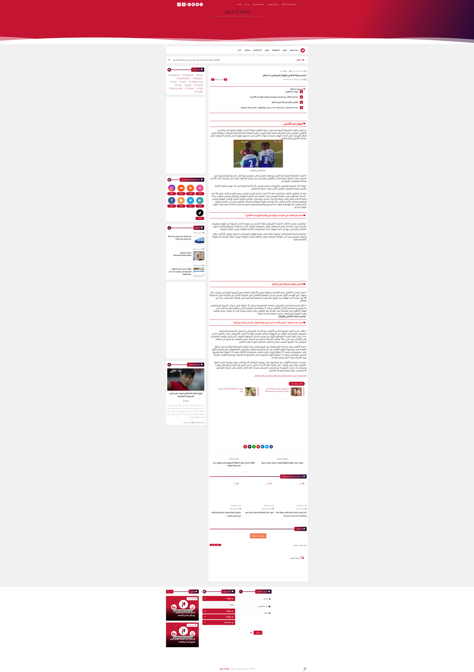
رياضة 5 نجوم (237, 11)
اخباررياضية (276, 50)
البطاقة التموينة (183, 78)
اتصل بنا (239, 4)
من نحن (247, 4)
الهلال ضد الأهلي (291, 92)
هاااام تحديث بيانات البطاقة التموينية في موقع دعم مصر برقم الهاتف (180, 271)
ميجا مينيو (294, 50)
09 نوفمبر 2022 (300, 509)
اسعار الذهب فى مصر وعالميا (183, 615)
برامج (285, 50)
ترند (288, 71)
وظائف (199, 91)
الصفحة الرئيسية (298, 71)
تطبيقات (198, 85)
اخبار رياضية (188, 75)
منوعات (247, 50)
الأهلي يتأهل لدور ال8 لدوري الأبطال (285, 102)
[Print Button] (245, 447)
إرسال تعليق (215, 545)
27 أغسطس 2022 (233, 509)
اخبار (239, 50)
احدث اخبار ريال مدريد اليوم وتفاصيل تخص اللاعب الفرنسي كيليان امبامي (280, 376)
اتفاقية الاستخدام (258, 4)
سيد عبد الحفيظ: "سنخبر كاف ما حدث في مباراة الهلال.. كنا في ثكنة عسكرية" (269, 108)
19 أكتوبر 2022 (267, 509)
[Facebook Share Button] (271, 447)
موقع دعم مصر (175, 88)
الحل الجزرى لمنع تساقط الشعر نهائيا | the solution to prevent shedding (175, 60)
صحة (200, 88)
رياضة (282, 71)
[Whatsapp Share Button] (254, 447)
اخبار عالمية (257, 50)
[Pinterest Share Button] (262, 447)
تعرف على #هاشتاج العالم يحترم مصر (230, 390)
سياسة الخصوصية (273, 4)
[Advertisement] (237, 25)
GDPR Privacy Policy (289, 4)
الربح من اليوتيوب (196, 81)
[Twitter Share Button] (267, 447)
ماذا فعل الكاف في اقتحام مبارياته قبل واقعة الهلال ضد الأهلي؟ (274, 97)
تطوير (188, 85)
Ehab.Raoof (301, 505)
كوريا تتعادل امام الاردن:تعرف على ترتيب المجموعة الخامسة (230, 60)
